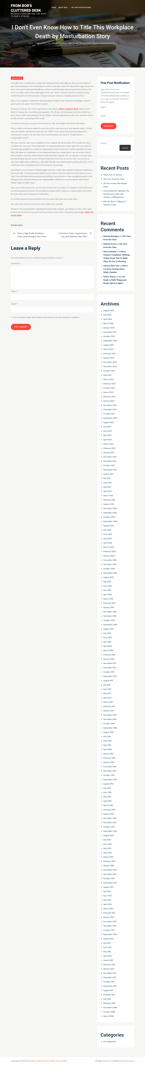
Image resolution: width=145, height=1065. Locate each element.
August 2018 (108, 629)
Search (103, 143)
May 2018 (107, 642)
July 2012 (107, 943)
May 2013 (107, 900)
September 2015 (110, 779)
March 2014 (108, 857)
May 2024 (107, 375)
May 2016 (107, 745)
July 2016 (107, 736)
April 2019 (107, 594)
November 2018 (109, 616)
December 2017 (109, 663)
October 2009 (109, 1012)
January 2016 (108, 762)
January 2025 (108, 358)
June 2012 (107, 947)
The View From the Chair (113, 179)
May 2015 (107, 797)
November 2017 (109, 667)
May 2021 (107, 487)
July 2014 (107, 840)
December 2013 (109, 870)
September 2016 (110, 728)
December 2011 (109, 973)
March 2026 (108, 323)
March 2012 (108, 960)
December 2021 (109, 457)
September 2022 (110, 418)
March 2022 (108, 444)
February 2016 (109, 758)
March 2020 (108, 547)
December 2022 (110, 405)
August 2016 (108, 732)
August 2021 (108, 474)
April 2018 (107, 646)
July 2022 (107, 427)
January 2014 (108, 865)
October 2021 (109, 465)
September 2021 (110, 470)
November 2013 (109, 874)
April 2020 (107, 543)
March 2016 (108, 753)
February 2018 (109, 655)
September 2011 (110, 986)
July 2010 (107, 999)
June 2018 (107, 637)
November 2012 (109, 926)
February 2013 (109, 913)
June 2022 (107, 431)
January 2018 (108, 659)
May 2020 (107, 538)
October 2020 (109, 517)
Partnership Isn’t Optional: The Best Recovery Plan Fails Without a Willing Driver (116, 194)
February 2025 (109, 353)
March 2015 (108, 805)
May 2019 (107, 590)
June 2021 (107, 482)
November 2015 (109, 771)
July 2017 (107, 685)
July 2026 (107, 315)
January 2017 (108, 710)
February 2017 (109, 706)
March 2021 (108, 495)
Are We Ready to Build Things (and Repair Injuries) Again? (115, 279)
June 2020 (107, 534)
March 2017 (108, 702)
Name (14, 291)
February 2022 (109, 448)
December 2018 (109, 612)
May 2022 (107, 435)
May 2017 (107, 693)
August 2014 (108, 835)
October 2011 (108, 982)
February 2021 (109, 500)
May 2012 (107, 951)
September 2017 (110, 676)
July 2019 (107, 581)
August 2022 (108, 422)
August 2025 (108, 345)
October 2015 (109, 775)
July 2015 (107, 788)
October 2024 (109, 371)
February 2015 (109, 809)
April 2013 (107, 904)
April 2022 (107, 439)
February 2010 (109, 1003)
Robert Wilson (18, 225)
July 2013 (107, 891)
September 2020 (110, 521)
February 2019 (109, 603)
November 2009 (110, 1007)
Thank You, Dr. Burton (112, 175)
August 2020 (108, 525)
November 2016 (109, 719)
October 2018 (109, 620)
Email (14, 304)
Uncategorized (109, 1041)
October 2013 (109, 878)
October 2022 (109, 414)
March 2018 (108, 650)
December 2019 (109, 560)
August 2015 (108, 784)
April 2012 (107, 956)
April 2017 (107, 698)
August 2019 (108, 577)
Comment (16, 263)
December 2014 (109, 818)
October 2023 (109, 388)
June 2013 (107, 895)
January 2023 (108, 401)
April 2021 (107, 491)
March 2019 (108, 599)
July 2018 (107, 633)
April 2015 (107, 801)
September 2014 (110, 831)
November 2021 (109, 461)
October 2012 (109, 930)
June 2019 (107, 586)
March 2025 (108, 349)
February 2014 (109, 861)
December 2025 (110, 332)
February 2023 (109, 396)
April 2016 (107, 749)
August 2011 (108, 990)
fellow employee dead (68, 109)
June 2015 (107, 792)
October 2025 (109, 336)
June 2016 (107, 741)
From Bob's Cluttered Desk (38, 1061)
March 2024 (108, 379)
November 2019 (109, 564)
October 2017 (108, 672)
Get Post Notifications (81, 7)
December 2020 (110, 508)
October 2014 (109, 827)
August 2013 (108, 887)
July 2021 (107, 478)
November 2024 (110, 366)
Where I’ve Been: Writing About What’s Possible (115, 268)
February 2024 (109, 383)
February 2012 (109, 964)
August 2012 (108, 939)
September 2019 (110, 573)
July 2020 (107, 530)
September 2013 (110, 883)
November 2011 (109, 977)
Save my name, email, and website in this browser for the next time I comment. (46, 317)
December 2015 (109, 766)
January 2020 (109, 556)
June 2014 (107, 844)
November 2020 (110, 513)
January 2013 (108, 917)
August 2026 (108, 310)
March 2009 (108, 1016)
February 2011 (109, 994)
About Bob (62, 7)
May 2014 (107, 848)
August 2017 (108, 680)
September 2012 (110, 934)
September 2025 (110, 340)
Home (54, 7)
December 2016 (109, 715)
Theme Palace (128, 1061)
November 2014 (109, 822)
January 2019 (108, 607)
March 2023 (108, 392)
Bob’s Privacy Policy (59, 1061)
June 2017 (107, 689)
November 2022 (110, 409)
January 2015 (108, 814)
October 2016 (109, 723)
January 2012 (108, 969)
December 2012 (109, 921)
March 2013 (108, 908)
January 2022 (108, 452)
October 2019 (109, 568)
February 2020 (109, 551)
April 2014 (107, 852)
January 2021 (108, 504)
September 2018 (110, 624)
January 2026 (108, 328)
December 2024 (110, 362)
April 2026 (107, 319)
